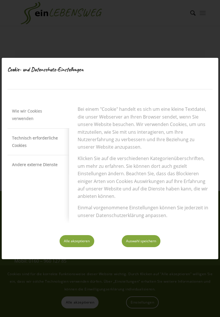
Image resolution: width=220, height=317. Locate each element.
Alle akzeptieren (77, 241)
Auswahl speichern (141, 241)
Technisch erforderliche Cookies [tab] (35, 141)
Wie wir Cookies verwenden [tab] (27, 114)
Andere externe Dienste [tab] (35, 164)
